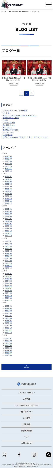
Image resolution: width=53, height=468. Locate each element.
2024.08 (8, 291)
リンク (26, 437)
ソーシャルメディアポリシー (26, 405)
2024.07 (8, 288)
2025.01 (8, 306)
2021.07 (8, 191)
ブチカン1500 (8, 132)
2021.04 (8, 184)
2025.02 (8, 308)
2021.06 (8, 189)
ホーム (3, 11)
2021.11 (8, 201)
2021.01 (8, 177)
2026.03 (8, 343)
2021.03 (8, 181)
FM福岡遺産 (8, 135)
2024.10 (8, 295)
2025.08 (8, 323)
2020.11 (8, 168)
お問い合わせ (26, 443)
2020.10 (8, 166)
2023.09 (8, 261)
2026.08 (8, 355)
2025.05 (8, 316)
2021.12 (8, 203)
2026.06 (8, 350)
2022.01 (8, 209)
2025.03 (8, 311)
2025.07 (8, 320)
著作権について (26, 412)
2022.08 (8, 226)
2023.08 (8, 258)
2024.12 (8, 300)
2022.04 (8, 216)
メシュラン (7, 127)
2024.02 (8, 276)
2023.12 (8, 268)
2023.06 (8, 253)
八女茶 (5, 120)
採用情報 (26, 424)
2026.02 (8, 341)
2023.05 (8, 251)
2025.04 (8, 313)
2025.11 (8, 330)
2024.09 (8, 293)
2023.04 (8, 249)
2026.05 (8, 348)
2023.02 (8, 244)
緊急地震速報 (26, 431)
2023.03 (8, 246)
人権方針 (26, 399)
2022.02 (8, 211)
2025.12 (8, 333)
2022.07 (8, 223)
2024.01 (8, 274)
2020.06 (8, 156)
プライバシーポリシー (26, 393)
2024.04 (8, 281)
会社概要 (26, 418)
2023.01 (8, 241)
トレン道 (6, 113)
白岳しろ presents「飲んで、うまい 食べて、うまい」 (25, 137)
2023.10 (8, 263)
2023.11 (8, 265)
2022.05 (8, 219)
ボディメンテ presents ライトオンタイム (19, 115)
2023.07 (8, 256)
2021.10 (8, 198)
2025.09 (8, 325)
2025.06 (8, 318)
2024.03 (8, 278)
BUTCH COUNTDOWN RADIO (19, 11)
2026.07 (8, 353)
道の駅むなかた (9, 125)
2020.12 (8, 171)
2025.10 (8, 328)
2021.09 (8, 196)
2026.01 (8, 338)
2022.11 (8, 233)
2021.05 (8, 186)
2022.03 (8, 214)
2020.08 (8, 161)
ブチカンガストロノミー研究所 (15, 110)
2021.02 (8, 179)
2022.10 (8, 231)
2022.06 (8, 221)
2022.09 (8, 228)
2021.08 (8, 194)
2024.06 (8, 286)
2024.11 (8, 298)
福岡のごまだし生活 (11, 118)
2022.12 (8, 236)
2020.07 (8, 159)
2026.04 (8, 346)
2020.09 (8, 164)
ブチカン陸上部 (9, 122)
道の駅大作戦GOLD (11, 130)
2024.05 (8, 283)
